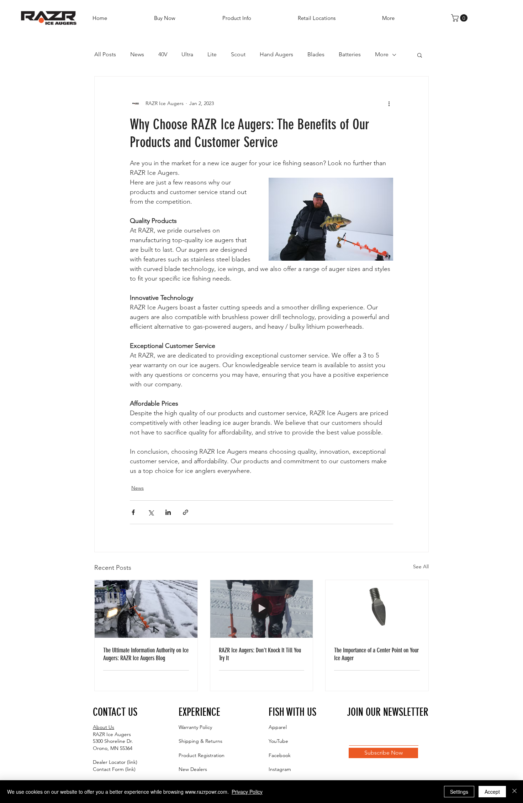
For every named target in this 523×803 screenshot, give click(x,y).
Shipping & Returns (200, 741)
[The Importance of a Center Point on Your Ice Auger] (377, 609)
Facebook (280, 755)
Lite (212, 54)
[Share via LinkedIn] (168, 512)
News (137, 54)
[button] (254, 18)
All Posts (105, 54)
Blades (315, 54)
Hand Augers (276, 54)
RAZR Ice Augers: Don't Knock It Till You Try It (260, 654)
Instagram (280, 769)
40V (162, 54)
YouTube (278, 741)
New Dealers (193, 769)
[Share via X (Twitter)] (150, 512)
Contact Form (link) (114, 769)
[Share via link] (185, 512)
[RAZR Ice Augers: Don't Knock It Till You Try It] (261, 609)
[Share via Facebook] (133, 512)
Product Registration (201, 755)
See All (421, 566)
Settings (459, 791)
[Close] (514, 791)
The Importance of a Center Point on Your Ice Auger (376, 654)
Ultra (187, 54)
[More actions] (389, 103)
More (382, 54)
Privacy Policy (247, 791)
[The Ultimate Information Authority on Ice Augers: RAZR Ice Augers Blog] (146, 609)
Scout (238, 54)
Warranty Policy (195, 727)
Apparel (278, 727)
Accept (492, 791)
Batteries (350, 54)
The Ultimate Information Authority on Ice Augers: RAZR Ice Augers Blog (146, 654)
